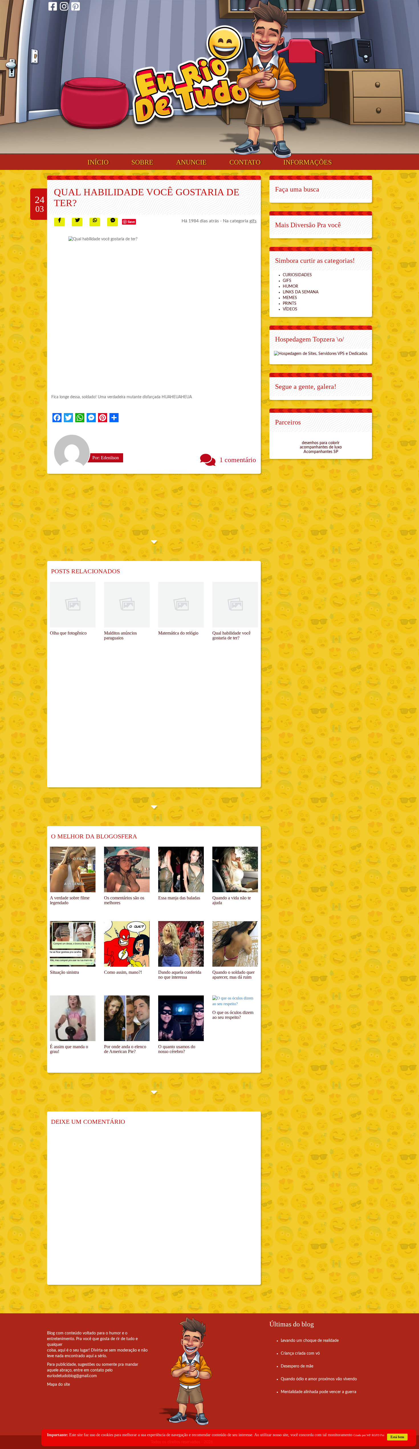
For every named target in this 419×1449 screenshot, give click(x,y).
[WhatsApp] (80, 417)
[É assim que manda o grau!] (72, 1018)
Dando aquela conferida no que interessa (179, 975)
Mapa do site (58, 1385)
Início (98, 162)
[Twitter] (68, 417)
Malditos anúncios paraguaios (120, 636)
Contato (245, 162)
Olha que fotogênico (68, 633)
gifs (253, 221)
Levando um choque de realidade (310, 1341)
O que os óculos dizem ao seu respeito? (232, 1015)
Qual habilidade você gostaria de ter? (231, 636)
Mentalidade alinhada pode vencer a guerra (318, 1392)
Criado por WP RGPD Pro (368, 1435)
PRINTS (289, 304)
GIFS (287, 281)
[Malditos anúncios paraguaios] (127, 604)
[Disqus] (154, 1209)
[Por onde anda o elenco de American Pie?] (127, 1018)
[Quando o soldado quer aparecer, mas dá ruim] (235, 944)
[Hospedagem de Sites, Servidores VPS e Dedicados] (320, 353)
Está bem (397, 1437)
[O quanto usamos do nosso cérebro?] (181, 1018)
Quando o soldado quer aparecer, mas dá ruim (233, 975)
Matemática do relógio (178, 633)
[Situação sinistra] (72, 944)
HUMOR (290, 286)
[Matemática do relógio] (181, 604)
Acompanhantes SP (321, 452)
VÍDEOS (290, 309)
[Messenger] (91, 417)
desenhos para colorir (320, 443)
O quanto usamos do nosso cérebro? (176, 1049)
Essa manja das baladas (179, 897)
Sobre (142, 162)
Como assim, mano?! (123, 972)
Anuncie (191, 162)
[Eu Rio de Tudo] (190, 77)
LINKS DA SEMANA (300, 292)
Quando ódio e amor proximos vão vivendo (319, 1379)
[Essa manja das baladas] (181, 869)
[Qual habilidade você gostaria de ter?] (235, 604)
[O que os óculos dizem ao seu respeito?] (235, 1001)
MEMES (290, 298)
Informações (307, 162)
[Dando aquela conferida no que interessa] (181, 944)
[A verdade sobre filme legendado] (72, 869)
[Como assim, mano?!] (127, 944)
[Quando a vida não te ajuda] (235, 869)
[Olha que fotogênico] (72, 604)
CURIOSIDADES (297, 275)
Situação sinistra (64, 972)
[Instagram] (64, 7)
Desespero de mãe (297, 1366)
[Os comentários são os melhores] (127, 869)
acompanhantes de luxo (321, 447)
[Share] (114, 417)
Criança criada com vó (300, 1353)
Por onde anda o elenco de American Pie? (125, 1049)
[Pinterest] (75, 7)
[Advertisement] (154, 723)
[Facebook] (52, 7)
